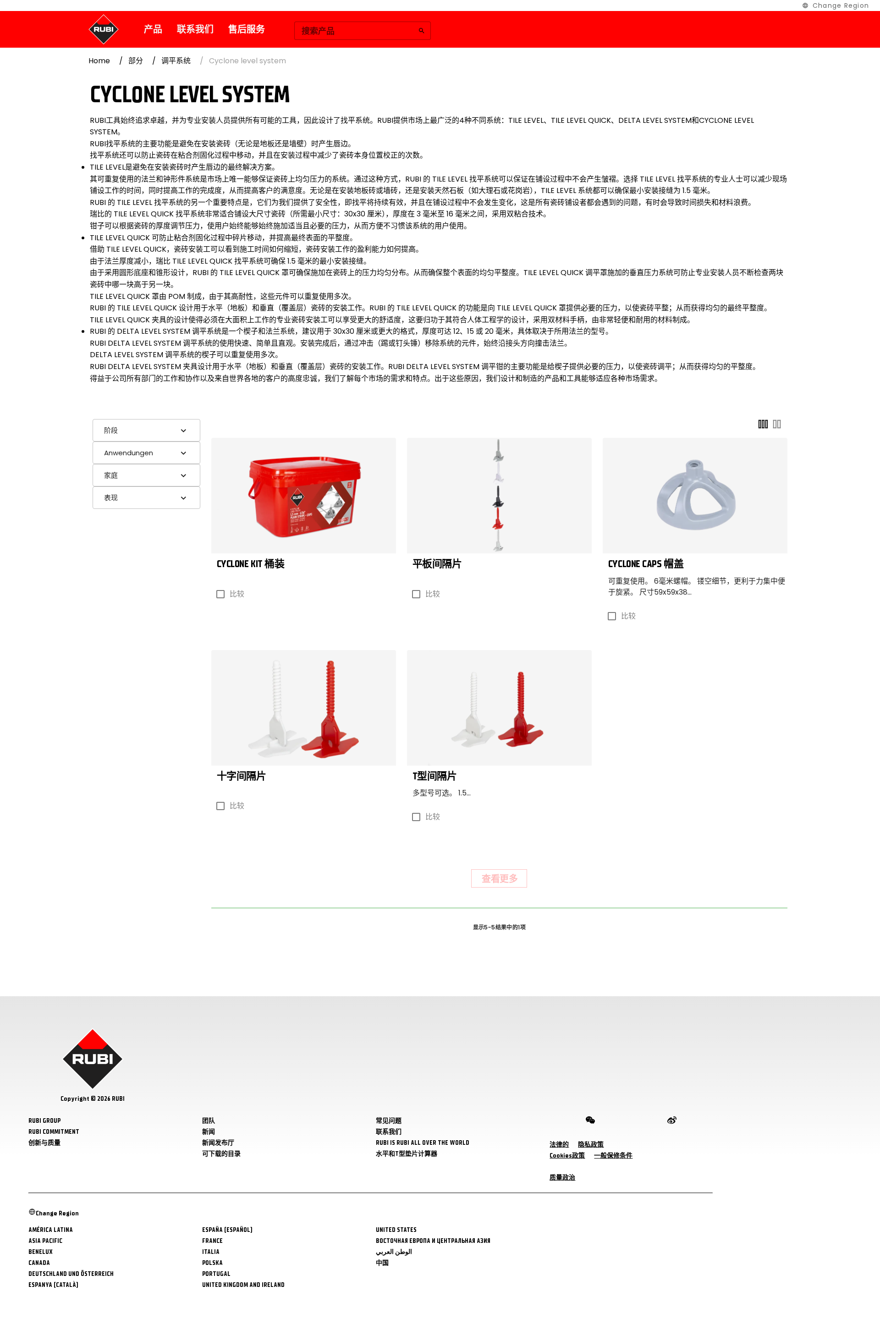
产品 (153, 29)
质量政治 (562, 1177)
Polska (212, 1263)
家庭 (111, 475)
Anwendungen (128, 453)
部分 (135, 60)
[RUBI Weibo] (671, 1121)
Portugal (216, 1274)
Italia (211, 1252)
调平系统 (176, 60)
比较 (237, 594)
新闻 (208, 1132)
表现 (111, 497)
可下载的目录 (221, 1154)
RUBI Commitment (53, 1132)
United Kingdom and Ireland (243, 1285)
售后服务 (246, 29)
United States (396, 1230)
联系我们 (195, 29)
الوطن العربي (394, 1252)
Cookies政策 (567, 1155)
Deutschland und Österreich (71, 1274)
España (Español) (227, 1230)
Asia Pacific (45, 1241)
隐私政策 (591, 1144)
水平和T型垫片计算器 (406, 1154)
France (212, 1241)
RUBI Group (44, 1121)
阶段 (111, 430)
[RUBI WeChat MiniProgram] (590, 1121)
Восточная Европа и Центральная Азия (433, 1241)
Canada (39, 1263)
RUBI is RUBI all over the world (422, 1143)
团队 (208, 1121)
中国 (382, 1263)
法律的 (559, 1144)
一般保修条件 (613, 1155)
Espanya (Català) (53, 1285)
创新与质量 (44, 1143)
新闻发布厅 (218, 1143)
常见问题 (389, 1121)
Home (99, 60)
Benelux (40, 1252)
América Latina (50, 1230)
